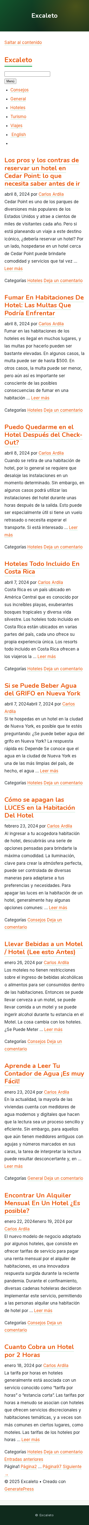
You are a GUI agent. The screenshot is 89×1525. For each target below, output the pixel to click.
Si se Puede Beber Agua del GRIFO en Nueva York (42, 689)
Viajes (16, 125)
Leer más (13, 268)
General (18, 98)
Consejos (19, 89)
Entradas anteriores (23, 1459)
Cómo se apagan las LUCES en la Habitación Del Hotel (39, 807)
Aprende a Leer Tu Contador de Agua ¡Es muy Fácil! (44, 1073)
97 (52, 1466)
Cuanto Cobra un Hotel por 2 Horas (39, 1351)
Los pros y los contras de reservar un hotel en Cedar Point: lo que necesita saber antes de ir (42, 172)
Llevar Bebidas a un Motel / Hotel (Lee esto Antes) (43, 948)
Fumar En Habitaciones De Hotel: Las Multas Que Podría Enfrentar (44, 305)
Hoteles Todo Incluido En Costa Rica (42, 567)
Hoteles (17, 107)
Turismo (18, 116)
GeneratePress (19, 1489)
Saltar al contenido (23, 42)
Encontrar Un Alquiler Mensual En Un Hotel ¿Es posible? (42, 1203)
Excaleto (18, 60)
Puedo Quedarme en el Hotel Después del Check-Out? (43, 435)
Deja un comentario (63, 280)
